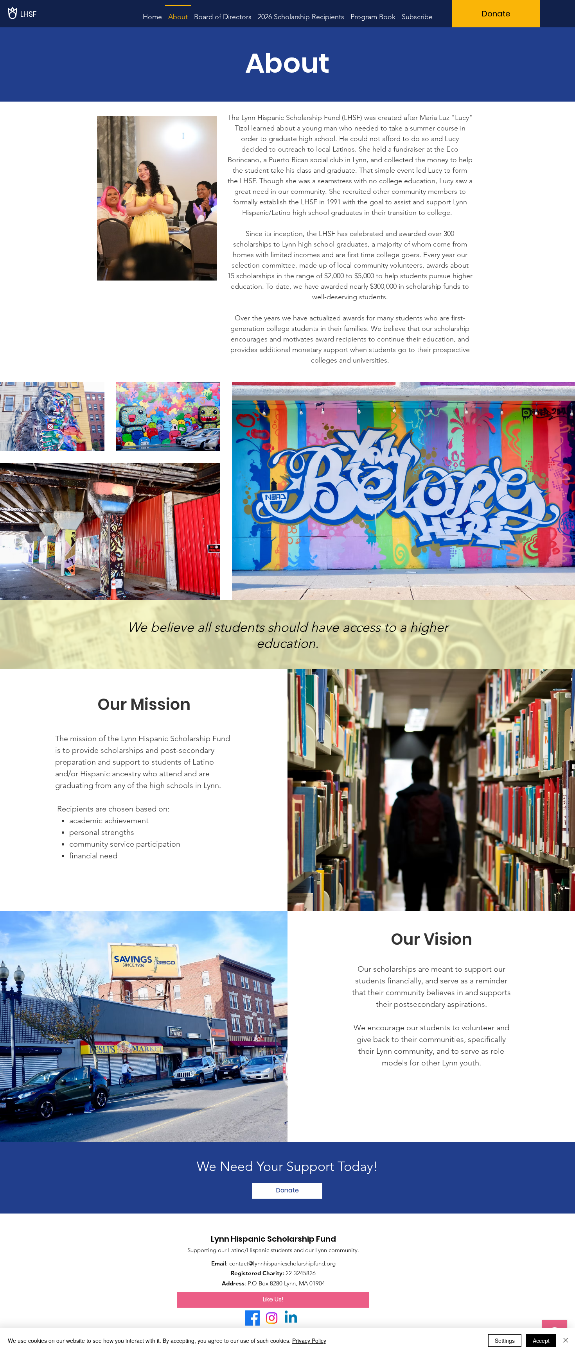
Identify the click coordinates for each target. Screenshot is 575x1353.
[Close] (565, 1340)
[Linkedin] (290, 1318)
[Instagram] (271, 1318)
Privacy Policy (309, 1340)
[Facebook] (252, 1318)
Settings (505, 1340)
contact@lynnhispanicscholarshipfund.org (282, 1263)
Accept (541, 1340)
